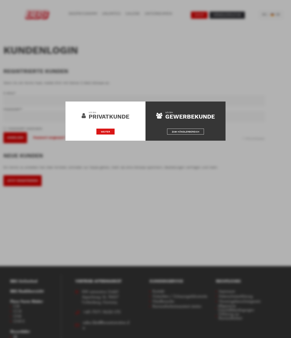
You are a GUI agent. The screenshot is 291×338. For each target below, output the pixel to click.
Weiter (105, 131)
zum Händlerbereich (185, 131)
